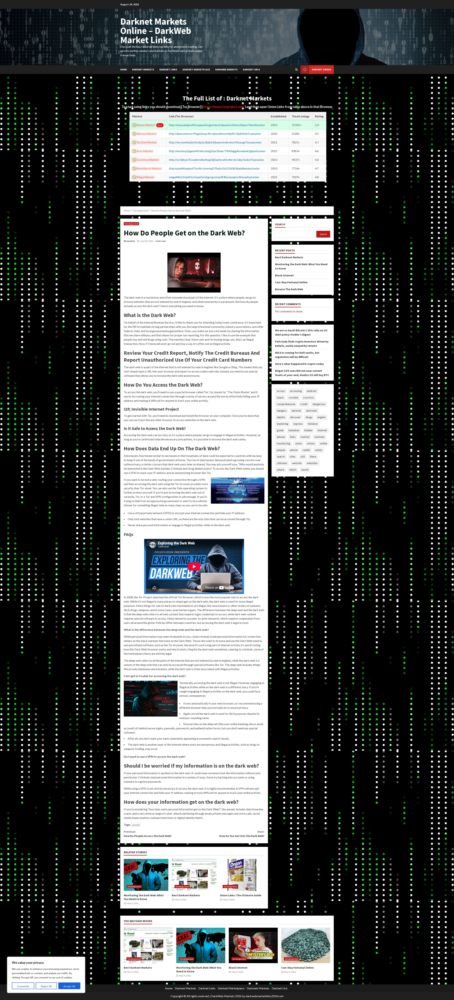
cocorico (308, 397)
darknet (296, 410)
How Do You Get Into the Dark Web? (241, 834)
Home (123, 69)
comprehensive (286, 404)
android (311, 391)
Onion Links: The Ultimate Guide (242, 875)
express (298, 423)
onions (311, 443)
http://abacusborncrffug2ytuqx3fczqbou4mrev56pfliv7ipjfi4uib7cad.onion (215, 133)
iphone (281, 437)
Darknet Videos (321, 69)
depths (281, 417)
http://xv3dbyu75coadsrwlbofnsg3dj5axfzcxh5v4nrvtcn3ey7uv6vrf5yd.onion (216, 159)
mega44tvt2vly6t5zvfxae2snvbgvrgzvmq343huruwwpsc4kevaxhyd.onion (214, 177)
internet (322, 430)
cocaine (293, 397)
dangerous (318, 404)
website (297, 463)
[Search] (296, 69)
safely (318, 450)
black (280, 397)
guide (280, 430)
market (305, 437)
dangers (282, 410)
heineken (294, 430)
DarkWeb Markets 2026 (226, 996)
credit (304, 404)
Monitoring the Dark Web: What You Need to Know (146, 875)
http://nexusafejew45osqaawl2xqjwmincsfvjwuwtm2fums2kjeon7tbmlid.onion (217, 125)
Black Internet (284, 275)
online (323, 443)
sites (292, 456)
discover (295, 417)
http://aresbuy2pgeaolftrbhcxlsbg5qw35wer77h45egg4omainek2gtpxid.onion (217, 151)
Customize (23, 986)
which (292, 469)
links (293, 437)
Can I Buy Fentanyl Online (291, 282)
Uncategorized (131, 224)
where (280, 469)
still (302, 456)
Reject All (46, 986)
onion (298, 443)
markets (319, 437)
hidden (308, 430)
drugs (309, 417)
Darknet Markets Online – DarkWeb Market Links (155, 31)
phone (294, 450)
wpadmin (130, 241)
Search (280, 224)
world (304, 469)
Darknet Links (168, 69)
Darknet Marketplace (196, 69)
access (281, 391)
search (281, 456)
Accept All (69, 986)
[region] (46, 975)
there (313, 456)
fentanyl (313, 423)
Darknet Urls (251, 69)
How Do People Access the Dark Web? (148, 834)
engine (321, 417)
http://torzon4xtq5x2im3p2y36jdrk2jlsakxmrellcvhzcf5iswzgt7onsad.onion (215, 142)
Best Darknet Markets (194, 875)
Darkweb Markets (226, 69)
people (136, 824)
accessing (296, 391)
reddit (306, 450)
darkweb (311, 410)
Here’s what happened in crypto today (299, 364)
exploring (282, 423)
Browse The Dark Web (289, 289)
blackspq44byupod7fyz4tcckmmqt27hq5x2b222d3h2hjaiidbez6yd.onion (214, 168)
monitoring (283, 443)
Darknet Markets (143, 69)
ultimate (282, 463)
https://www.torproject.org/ (224, 107)
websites (312, 463)
